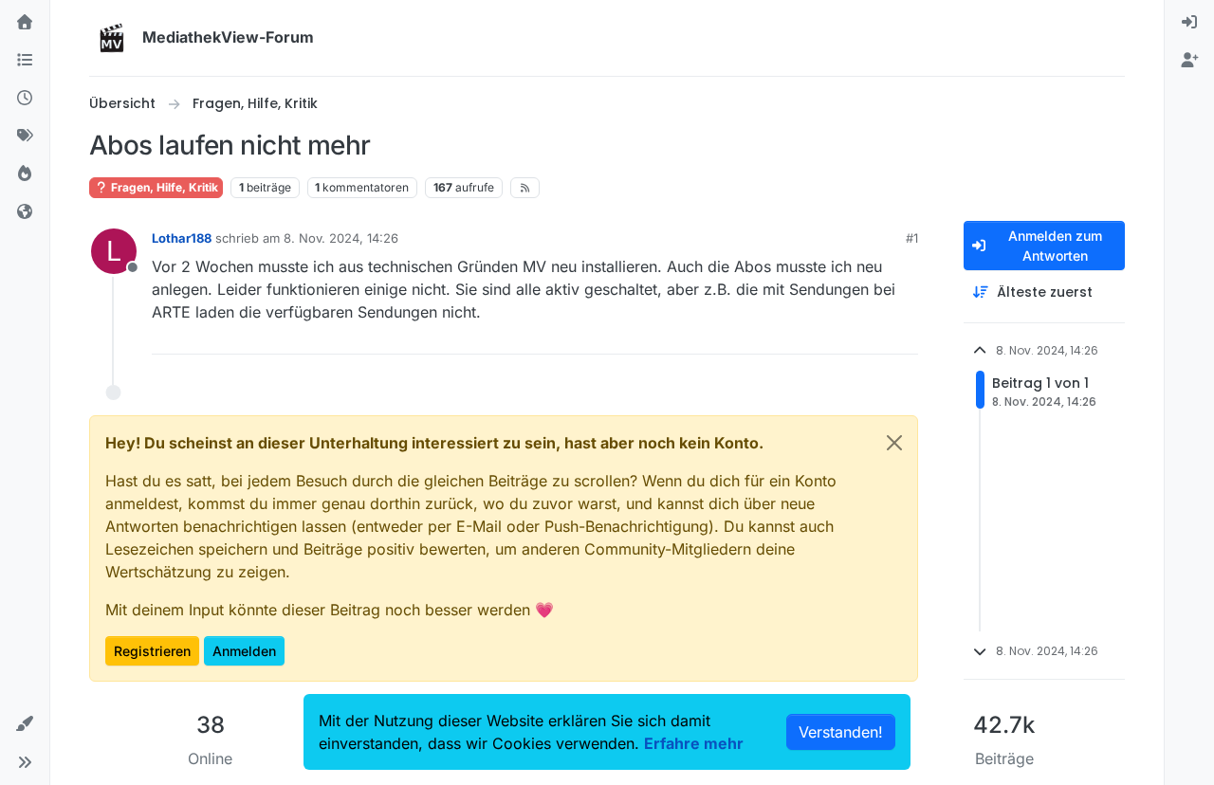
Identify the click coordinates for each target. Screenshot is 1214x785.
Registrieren (152, 651)
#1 (912, 238)
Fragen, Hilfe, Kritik (163, 187)
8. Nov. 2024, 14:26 (341, 238)
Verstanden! (841, 731)
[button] (25, 724)
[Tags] (25, 136)
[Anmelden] (1189, 23)
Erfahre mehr (694, 743)
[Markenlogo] (112, 38)
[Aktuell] (25, 98)
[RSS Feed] (525, 187)
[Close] (894, 442)
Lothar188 (182, 238)
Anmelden (244, 651)
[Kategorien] (25, 61)
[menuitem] (1189, 23)
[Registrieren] (1189, 61)
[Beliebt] (25, 174)
